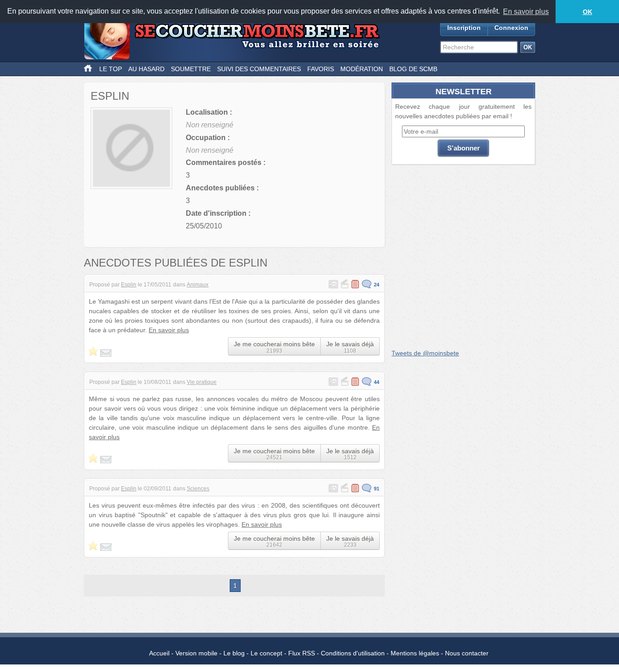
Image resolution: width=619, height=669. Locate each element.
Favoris (320, 69)
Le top (110, 69)
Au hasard (146, 69)
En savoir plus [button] (526, 11)
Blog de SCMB (413, 69)
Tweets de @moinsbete (425, 353)
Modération (361, 69)
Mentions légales (415, 653)
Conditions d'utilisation (353, 653)
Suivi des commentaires (259, 69)
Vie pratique (202, 382)
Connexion (511, 27)
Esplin (128, 284)
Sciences (198, 488)
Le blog (234, 653)
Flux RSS (301, 653)
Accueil (159, 653)
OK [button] (587, 11)
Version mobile (196, 653)
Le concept (266, 653)
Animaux (197, 284)
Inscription (464, 27)
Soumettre (191, 69)
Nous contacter (466, 653)
